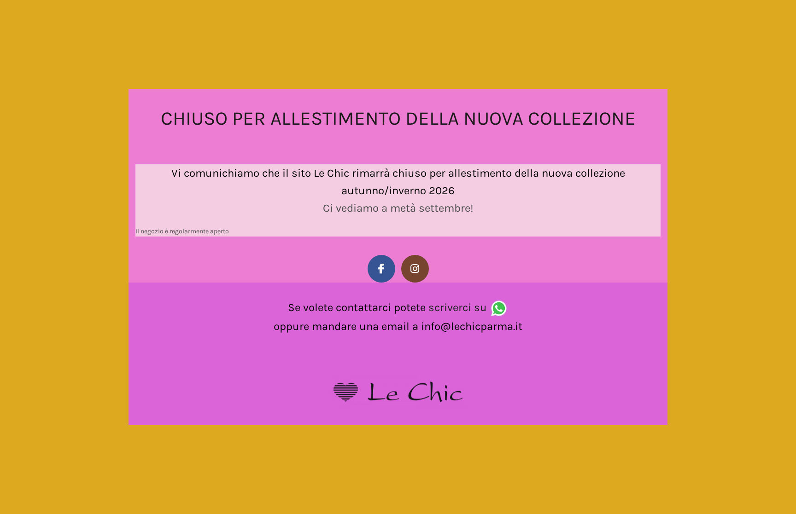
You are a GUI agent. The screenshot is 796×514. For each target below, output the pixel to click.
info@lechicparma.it (471, 326)
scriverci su (457, 307)
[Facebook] (381, 269)
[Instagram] (415, 269)
